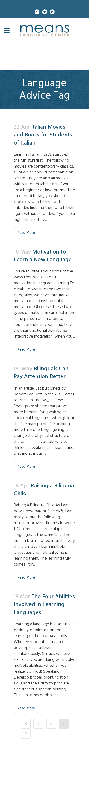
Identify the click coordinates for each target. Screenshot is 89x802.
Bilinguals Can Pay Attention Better (41, 372)
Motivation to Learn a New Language (43, 255)
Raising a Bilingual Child (44, 489)
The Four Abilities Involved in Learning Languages (44, 604)
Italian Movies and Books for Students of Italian (43, 134)
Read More (26, 233)
